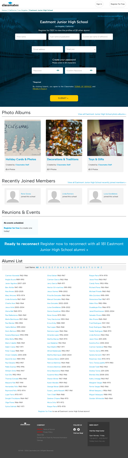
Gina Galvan (52, 275)
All (37, 267)
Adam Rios (93, 303)
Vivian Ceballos (11, 355)
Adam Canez (10, 347)
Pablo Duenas (10, 367)
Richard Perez (94, 287)
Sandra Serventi (95, 355)
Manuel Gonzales (54, 299)
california (12, 10)
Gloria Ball (9, 311)
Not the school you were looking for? (110, 16)
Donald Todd (94, 367)
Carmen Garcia (53, 280)
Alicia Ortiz (51, 402)
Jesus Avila (9, 307)
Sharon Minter (52, 379)
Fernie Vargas (94, 387)
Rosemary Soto (95, 359)
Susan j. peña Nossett (55, 391)
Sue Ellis (8, 375)
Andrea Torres (94, 371)
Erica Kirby (51, 323)
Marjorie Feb (10, 383)
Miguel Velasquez (96, 395)
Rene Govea (26, 194)
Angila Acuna (10, 280)
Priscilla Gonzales (54, 295)
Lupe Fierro (9, 395)
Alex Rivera (93, 319)
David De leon (10, 359)
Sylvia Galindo (10, 406)
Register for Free (45, 411)
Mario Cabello (10, 343)
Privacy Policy (40, 89)
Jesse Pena (93, 280)
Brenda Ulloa (94, 375)
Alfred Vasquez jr (96, 391)
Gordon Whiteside (96, 398)
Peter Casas (10, 351)
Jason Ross (93, 339)
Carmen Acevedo (12, 275)
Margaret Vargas (95, 383)
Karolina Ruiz (94, 343)
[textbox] (80, 49)
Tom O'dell (51, 395)
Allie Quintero (94, 295)
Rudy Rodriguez (95, 327)
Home (4, 10)
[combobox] (80, 49)
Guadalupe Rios (95, 307)
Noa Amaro (9, 291)
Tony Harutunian (53, 319)
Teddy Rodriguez (96, 331)
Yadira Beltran (10, 327)
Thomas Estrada (11, 379)
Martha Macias (53, 339)
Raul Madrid (52, 347)
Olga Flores (9, 402)
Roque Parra (52, 406)
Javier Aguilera (11, 283)
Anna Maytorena (53, 371)
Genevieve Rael (95, 299)
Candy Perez (94, 283)
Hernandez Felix (11, 387)
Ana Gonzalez (52, 303)
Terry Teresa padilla (97, 363)
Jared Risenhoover (96, 311)
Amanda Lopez (53, 335)
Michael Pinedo (95, 291)
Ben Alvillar (9, 287)
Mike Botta (9, 339)
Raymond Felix (11, 391)
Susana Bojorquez (12, 335)
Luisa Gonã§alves (110, 194)
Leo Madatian (52, 343)
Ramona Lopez (53, 331)
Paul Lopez (51, 327)
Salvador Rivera (95, 315)
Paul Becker (10, 323)
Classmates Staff (22, 165)
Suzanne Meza (53, 375)
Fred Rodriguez (95, 323)
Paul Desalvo (10, 363)
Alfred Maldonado (54, 351)
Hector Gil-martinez (55, 287)
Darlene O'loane (53, 398)
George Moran (53, 387)
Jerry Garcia (52, 283)
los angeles (23, 10)
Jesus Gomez (52, 291)
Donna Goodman (54, 311)
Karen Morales (53, 383)
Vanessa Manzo (53, 359)
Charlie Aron (10, 303)
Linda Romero (68, 194)
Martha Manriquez (54, 355)
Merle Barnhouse (12, 319)
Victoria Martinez (54, 367)
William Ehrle (10, 371)
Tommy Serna (94, 351)
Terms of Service (83, 86)
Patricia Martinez (54, 363)
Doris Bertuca (10, 331)
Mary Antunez (10, 295)
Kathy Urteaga (94, 379)
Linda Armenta (11, 299)
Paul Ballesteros (11, 315)
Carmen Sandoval (96, 347)
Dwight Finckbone (12, 398)
